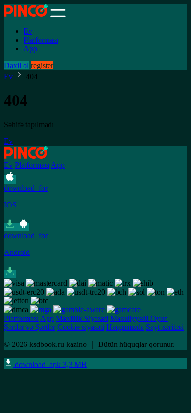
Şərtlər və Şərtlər (29, 327)
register (42, 65)
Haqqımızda (125, 327)
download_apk (50, 364)
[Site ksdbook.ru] (26, 14)
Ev (28, 31)
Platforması (41, 40)
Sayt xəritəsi (165, 327)
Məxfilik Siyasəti (82, 318)
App (30, 49)
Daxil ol (16, 65)
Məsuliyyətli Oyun (139, 318)
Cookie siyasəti (80, 327)
